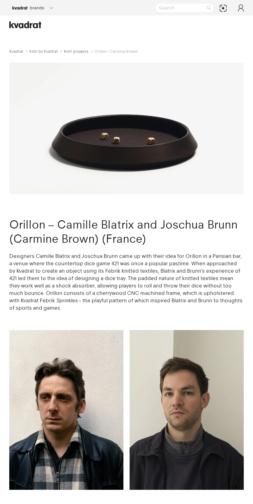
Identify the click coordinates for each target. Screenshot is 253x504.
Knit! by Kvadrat (43, 51)
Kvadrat (16, 51)
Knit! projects (76, 51)
